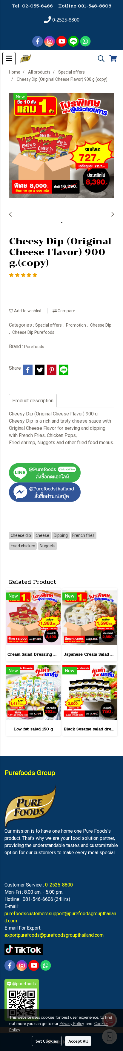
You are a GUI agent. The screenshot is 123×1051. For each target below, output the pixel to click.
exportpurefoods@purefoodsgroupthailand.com (54, 935)
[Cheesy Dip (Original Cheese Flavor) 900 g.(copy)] (61, 146)
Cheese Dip (100, 325)
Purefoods (34, 346)
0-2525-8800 (59, 885)
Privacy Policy (71, 1023)
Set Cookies (47, 1041)
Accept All (78, 1041)
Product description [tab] (32, 400)
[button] (99, 58)
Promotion (76, 325)
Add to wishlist (27, 310)
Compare (66, 310)
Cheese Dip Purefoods (33, 332)
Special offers (49, 325)
